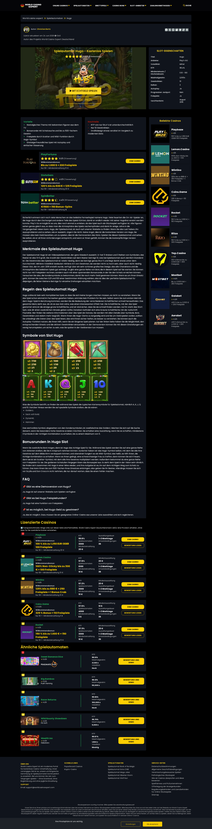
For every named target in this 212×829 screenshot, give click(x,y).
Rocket (39, 624)
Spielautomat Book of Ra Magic (121, 766)
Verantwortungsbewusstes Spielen (166, 772)
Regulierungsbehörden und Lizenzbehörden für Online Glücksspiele (170, 790)
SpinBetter (47, 196)
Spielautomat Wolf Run (118, 778)
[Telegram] (180, 29)
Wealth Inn (47, 738)
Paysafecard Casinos (73, 766)
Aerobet (176, 315)
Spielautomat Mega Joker (119, 772)
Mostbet (176, 275)
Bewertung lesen (132, 545)
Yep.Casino (178, 253)
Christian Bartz (44, 29)
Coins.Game (42, 604)
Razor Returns (48, 699)
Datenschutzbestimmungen (164, 766)
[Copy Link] (183, 29)
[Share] (187, 29)
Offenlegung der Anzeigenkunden (166, 786)
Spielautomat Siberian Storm (120, 775)
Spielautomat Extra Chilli (118, 769)
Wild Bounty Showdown (54, 718)
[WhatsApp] (173, 29)
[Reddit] (176, 29)
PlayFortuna (49, 154)
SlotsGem (47, 175)
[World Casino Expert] (31, 5)
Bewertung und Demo (131, 661)
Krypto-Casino (70, 769)
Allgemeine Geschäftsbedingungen (167, 769)
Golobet (176, 296)
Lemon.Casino (43, 557)
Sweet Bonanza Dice (52, 656)
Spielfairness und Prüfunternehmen (167, 783)
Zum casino (135, 161)
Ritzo (174, 233)
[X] (169, 29)
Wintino (40, 579)
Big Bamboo (47, 678)
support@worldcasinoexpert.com (40, 787)
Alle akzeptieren (152, 824)
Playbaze (41, 534)
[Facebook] (166, 29)
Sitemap (155, 795)
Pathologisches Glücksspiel (163, 775)
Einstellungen (131, 824)
